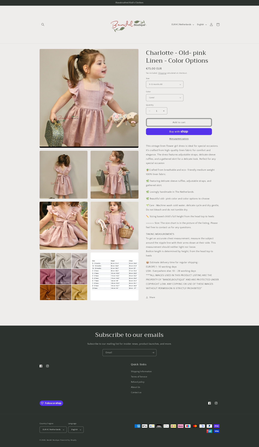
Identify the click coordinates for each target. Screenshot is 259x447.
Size (148, 78)
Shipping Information (141, 371)
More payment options (179, 139)
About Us (135, 387)
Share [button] (152, 297)
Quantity (150, 105)
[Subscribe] (153, 352)
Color (148, 92)
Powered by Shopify (68, 440)
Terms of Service (139, 377)
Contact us (136, 392)
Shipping (162, 73)
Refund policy (137, 382)
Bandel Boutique (53, 440)
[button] (43, 24)
